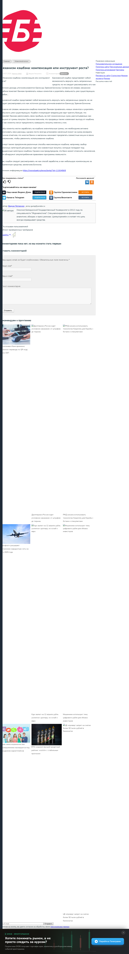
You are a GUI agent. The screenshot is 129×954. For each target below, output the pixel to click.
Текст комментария (11, 286)
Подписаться (40, 192)
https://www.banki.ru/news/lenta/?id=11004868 (44, 170)
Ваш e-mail (7, 276)
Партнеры (120, 70)
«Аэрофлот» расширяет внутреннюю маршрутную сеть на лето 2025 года (14, 548)
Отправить (48, 924)
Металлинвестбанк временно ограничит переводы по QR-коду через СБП (14, 349)
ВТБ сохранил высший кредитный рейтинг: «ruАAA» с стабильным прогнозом (45, 750)
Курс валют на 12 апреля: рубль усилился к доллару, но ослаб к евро (44, 717)
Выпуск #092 (17, 74)
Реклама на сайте (103, 75)
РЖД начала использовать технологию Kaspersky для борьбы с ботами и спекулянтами (78, 518)
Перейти (4, 235)
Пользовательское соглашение (109, 64)
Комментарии (58, 74)
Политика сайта (102, 67)
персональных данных (60, 926)
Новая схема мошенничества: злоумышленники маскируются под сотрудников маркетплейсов (14, 747)
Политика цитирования (105, 70)
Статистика (116, 75)
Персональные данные (119, 67)
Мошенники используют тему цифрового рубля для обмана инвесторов (75, 717)
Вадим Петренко (35, 74)
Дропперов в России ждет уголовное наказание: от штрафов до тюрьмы (45, 518)
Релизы (107, 78)
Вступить (85, 192)
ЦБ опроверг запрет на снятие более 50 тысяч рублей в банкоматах (76, 917)
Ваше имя (7, 266)
